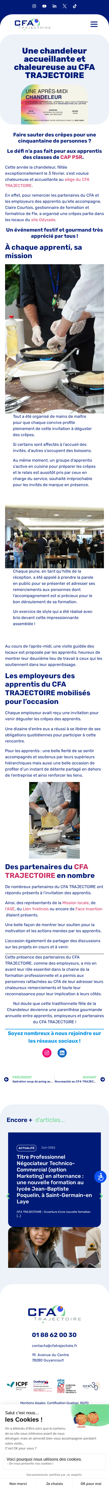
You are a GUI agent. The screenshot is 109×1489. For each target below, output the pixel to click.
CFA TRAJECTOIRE (46, 871)
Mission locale (75, 902)
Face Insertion (89, 908)
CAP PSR (71, 157)
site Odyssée (42, 219)
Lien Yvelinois (36, 908)
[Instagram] (46, 1052)
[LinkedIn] (62, 1052)
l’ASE (10, 908)
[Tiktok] (75, 6)
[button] (93, 24)
